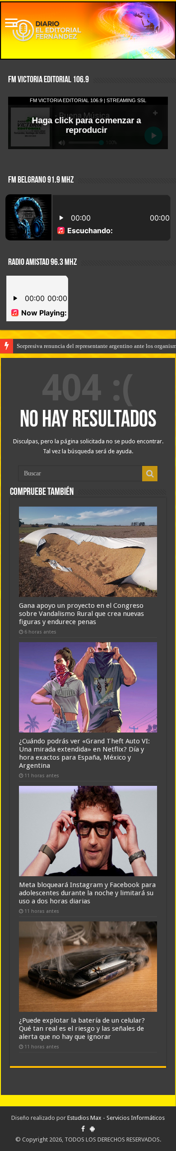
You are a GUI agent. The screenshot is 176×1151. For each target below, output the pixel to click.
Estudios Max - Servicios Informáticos (116, 1117)
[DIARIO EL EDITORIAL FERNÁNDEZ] (88, 30)
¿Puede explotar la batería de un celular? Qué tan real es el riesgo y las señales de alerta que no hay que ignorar (82, 1028)
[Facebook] (83, 1128)
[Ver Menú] (11, 23)
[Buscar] (149, 473)
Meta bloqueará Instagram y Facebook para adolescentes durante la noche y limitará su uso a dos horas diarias (87, 893)
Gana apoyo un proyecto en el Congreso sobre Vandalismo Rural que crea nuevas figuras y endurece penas (81, 613)
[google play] (92, 1128)
